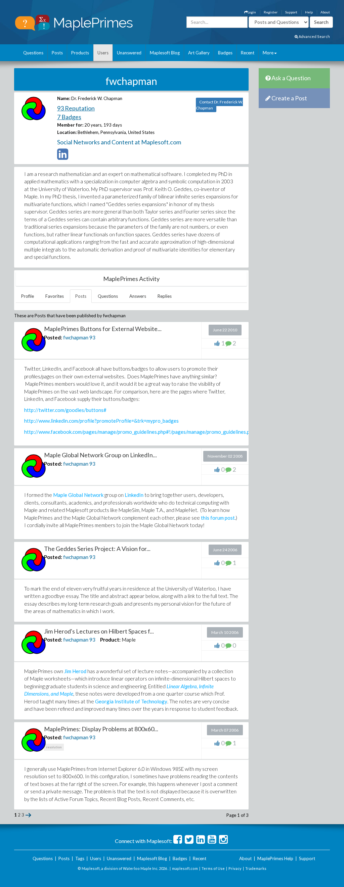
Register (270, 12)
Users (103, 52)
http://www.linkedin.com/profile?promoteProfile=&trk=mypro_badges (101, 421)
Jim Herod (75, 671)
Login (252, 12)
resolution (54, 747)
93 (92, 337)
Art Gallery (199, 52)
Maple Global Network (78, 495)
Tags (79, 858)
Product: (110, 640)
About (325, 12)
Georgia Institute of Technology (131, 701)
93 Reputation (76, 108)
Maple (129, 640)
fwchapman (75, 337)
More (268, 52)
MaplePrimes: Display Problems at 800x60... (101, 729)
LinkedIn (134, 495)
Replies (165, 296)
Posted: (53, 337)
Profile (27, 296)
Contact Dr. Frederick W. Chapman (219, 104)
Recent (247, 52)
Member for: (70, 125)
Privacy (235, 868)
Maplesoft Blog (165, 52)
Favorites (54, 296)
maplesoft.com (185, 868)
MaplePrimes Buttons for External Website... (103, 328)
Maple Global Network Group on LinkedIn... (100, 455)
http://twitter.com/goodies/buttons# (65, 410)
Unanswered (129, 52)
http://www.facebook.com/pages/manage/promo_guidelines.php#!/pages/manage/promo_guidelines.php (139, 432)
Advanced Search (314, 36)
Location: (67, 132)
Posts (57, 52)
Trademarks (255, 868)
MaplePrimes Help (275, 858)
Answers (137, 296)
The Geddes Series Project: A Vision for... (97, 548)
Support (291, 12)
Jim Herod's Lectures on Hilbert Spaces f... (99, 631)
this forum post (218, 518)
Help (309, 12)
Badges (225, 52)
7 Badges (69, 117)
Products (80, 52)
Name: (63, 98)
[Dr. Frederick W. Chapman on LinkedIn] (62, 157)
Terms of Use (213, 868)
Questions (33, 52)
